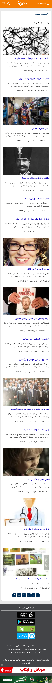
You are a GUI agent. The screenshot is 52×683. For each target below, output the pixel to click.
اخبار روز (31, 646)
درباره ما (10, 646)
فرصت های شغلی (29, 649)
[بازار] (26, 629)
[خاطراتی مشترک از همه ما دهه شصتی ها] (26, 562)
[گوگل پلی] (26, 622)
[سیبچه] (26, 615)
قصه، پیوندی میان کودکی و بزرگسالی (34, 359)
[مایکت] (26, 636)
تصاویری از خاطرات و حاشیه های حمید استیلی (30, 409)
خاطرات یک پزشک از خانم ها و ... (35, 529)
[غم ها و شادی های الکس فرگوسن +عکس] (26, 301)
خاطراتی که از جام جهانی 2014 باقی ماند (32, 219)
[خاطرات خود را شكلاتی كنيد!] (26, 462)
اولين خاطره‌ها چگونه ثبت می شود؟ (34, 429)
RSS (12, 652)
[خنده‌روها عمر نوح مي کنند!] (26, 252)
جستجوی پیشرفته (23, 652)
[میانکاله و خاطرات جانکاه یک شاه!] (26, 161)
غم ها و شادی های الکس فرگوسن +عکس (32, 318)
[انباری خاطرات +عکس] (26, 111)
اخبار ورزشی (20, 646)
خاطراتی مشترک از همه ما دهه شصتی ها (32, 579)
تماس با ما (42, 649)
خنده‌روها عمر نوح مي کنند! (38, 269)
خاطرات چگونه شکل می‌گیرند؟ (37, 198)
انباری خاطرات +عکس (40, 128)
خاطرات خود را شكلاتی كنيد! (37, 479)
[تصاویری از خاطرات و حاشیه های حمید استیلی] (26, 392)
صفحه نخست (42, 646)
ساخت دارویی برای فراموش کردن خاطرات (32, 58)
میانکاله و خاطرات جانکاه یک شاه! (35, 178)
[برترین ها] (22, 3)
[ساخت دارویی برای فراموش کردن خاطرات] (26, 41)
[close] (2, 665)
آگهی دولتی (37, 652)
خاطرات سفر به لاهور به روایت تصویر (34, 79)
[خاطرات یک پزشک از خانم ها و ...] (26, 512)
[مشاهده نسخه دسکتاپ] (3, 3)
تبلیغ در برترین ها (14, 649)
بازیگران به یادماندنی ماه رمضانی (36, 339)
